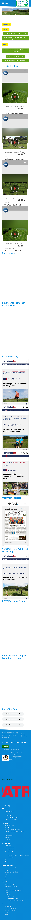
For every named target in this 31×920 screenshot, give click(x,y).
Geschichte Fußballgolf (11, 872)
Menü (6, 3)
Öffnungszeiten (9, 811)
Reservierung (8, 839)
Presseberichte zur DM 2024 (16, 900)
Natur (6, 854)
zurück (4, 792)
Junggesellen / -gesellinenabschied (14, 831)
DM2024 (7, 894)
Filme (6, 892)
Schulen (7, 827)
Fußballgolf (8, 845)
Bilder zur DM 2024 (13, 898)
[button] (6, 24)
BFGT (6, 878)
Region (7, 862)
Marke (7, 914)
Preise (7, 813)
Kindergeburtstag (9, 825)
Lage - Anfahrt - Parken (11, 819)
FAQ (6, 874)
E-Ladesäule (8, 860)
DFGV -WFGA (8, 876)
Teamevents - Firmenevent (12, 829)
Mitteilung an (8, 906)
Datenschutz (19, 742)
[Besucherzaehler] (5, 747)
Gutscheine (8, 815)
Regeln (7, 870)
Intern (26, 742)
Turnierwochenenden (11, 886)
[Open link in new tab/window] (15, 791)
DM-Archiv (11, 896)
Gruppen (7, 833)
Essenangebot (9, 835)
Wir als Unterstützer (10, 910)
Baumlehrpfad (9, 852)
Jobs (6, 912)
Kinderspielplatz (9, 848)
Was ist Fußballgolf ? (10, 868)
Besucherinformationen (11, 817)
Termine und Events (10, 884)
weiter (27, 792)
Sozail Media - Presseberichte (13, 890)
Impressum (12, 742)
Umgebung (11, 857)
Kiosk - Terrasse (9, 850)
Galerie (7, 888)
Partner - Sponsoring (10, 908)
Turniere (7, 837)
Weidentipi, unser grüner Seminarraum (18, 855)
